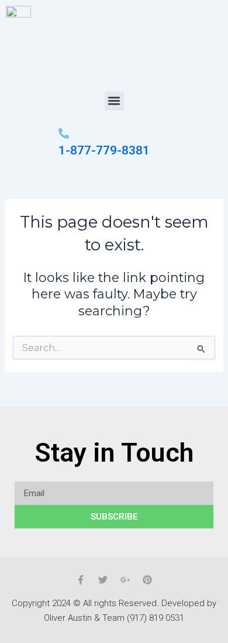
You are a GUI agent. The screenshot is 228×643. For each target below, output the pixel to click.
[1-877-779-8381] (63, 133)
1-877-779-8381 (104, 150)
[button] (114, 101)
